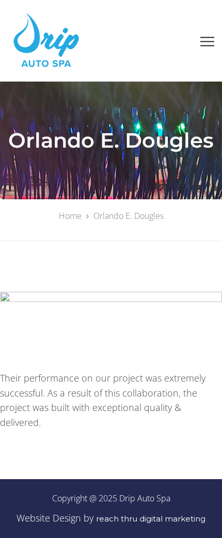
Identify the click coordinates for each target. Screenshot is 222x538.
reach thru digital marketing (150, 519)
